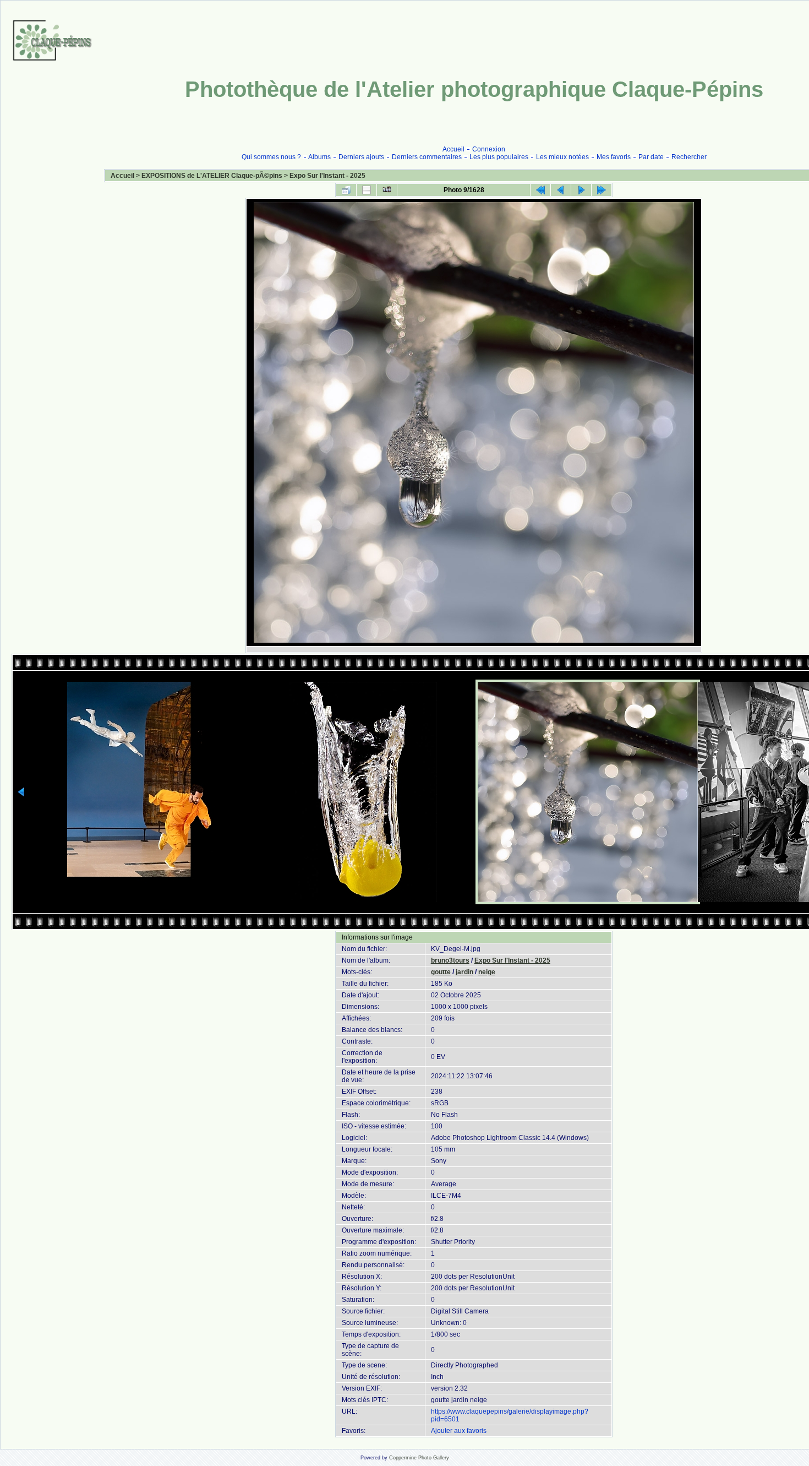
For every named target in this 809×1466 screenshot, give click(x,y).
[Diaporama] (387, 190)
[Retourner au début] (540, 190)
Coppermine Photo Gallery (419, 1457)
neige (486, 972)
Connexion (488, 149)
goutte (441, 972)
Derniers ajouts (361, 157)
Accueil (453, 149)
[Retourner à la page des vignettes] (346, 190)
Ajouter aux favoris (459, 1431)
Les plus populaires (498, 157)
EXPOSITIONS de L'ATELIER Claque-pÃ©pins (211, 176)
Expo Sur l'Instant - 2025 (327, 176)
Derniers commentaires (427, 157)
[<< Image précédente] (561, 190)
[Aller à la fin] (601, 190)
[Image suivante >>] (581, 190)
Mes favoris (614, 157)
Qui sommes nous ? (271, 157)
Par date (651, 157)
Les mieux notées (562, 157)
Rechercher (689, 157)
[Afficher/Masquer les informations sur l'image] (366, 190)
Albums (319, 157)
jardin (464, 972)
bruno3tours (450, 960)
